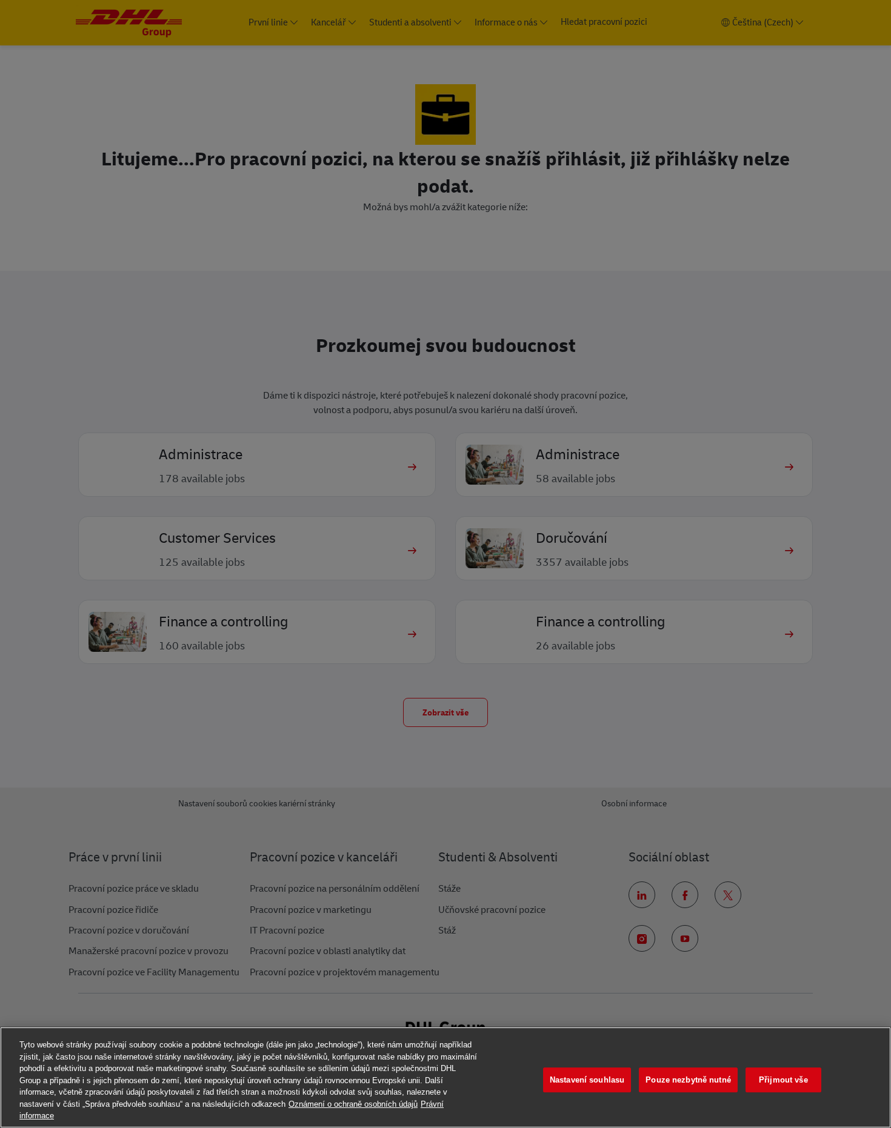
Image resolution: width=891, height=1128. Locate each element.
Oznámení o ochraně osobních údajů (353, 1104)
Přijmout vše (783, 1079)
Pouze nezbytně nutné (688, 1079)
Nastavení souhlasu (587, 1079)
